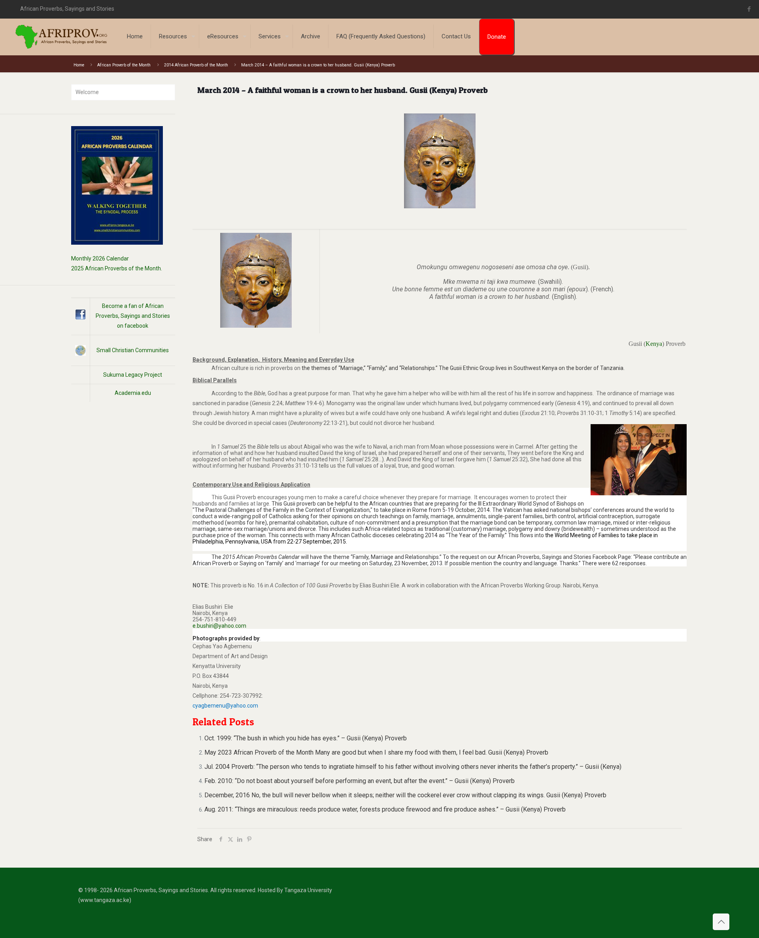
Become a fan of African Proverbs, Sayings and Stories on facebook (133, 316)
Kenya (654, 343)
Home (79, 65)
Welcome (87, 92)
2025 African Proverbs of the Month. (116, 268)
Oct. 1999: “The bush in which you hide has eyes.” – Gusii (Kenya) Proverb (305, 738)
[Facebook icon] (749, 9)
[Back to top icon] (721, 921)
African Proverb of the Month (124, 65)
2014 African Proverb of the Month (196, 65)
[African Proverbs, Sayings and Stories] (61, 36)
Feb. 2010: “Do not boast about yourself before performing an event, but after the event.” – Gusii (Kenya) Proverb (359, 781)
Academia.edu (133, 393)
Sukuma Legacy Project (132, 375)
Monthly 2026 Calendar (100, 258)
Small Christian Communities (132, 350)
